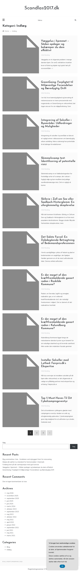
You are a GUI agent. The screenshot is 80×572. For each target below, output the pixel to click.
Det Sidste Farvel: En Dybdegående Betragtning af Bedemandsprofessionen (57, 240)
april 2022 (10, 522)
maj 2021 (10, 533)
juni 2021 (10, 530)
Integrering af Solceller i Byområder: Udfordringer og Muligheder (56, 123)
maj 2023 (10, 514)
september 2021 (13, 527)
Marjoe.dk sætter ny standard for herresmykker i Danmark (23, 462)
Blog (8, 547)
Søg (4, 443)
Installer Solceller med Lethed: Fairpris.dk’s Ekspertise (55, 363)
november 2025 (12, 496)
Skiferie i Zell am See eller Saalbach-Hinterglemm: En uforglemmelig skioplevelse (57, 202)
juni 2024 (10, 504)
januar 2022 (11, 525)
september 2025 (13, 498)
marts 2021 (11, 536)
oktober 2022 (11, 517)
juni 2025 (10, 501)
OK (62, 566)
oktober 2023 (11, 509)
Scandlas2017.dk (41, 8)
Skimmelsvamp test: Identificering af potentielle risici (58, 161)
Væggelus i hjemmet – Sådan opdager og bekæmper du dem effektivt (27, 467)
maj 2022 (10, 520)
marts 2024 (11, 506)
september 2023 (13, 512)
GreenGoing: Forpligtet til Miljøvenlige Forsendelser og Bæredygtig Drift (57, 85)
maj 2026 (10, 493)
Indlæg (9, 550)
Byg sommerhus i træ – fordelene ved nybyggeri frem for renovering (27, 459)
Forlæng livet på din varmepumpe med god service (20, 465)
